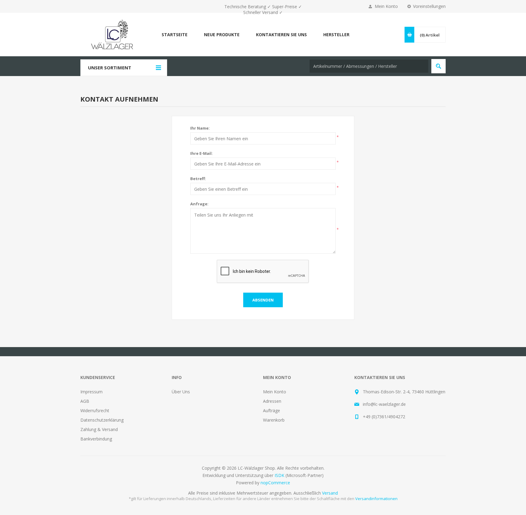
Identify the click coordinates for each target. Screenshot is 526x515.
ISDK (279, 475)
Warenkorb (274, 420)
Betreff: (198, 178)
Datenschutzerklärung (102, 420)
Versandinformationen (376, 498)
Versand (330, 493)
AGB (84, 401)
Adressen (272, 401)
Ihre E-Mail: (201, 153)
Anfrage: (199, 204)
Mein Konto (386, 6)
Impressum (91, 392)
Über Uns (181, 392)
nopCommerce (275, 482)
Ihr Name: (200, 128)
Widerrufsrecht (94, 410)
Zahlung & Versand (99, 429)
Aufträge (271, 410)
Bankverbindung (96, 439)
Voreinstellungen (429, 6)
